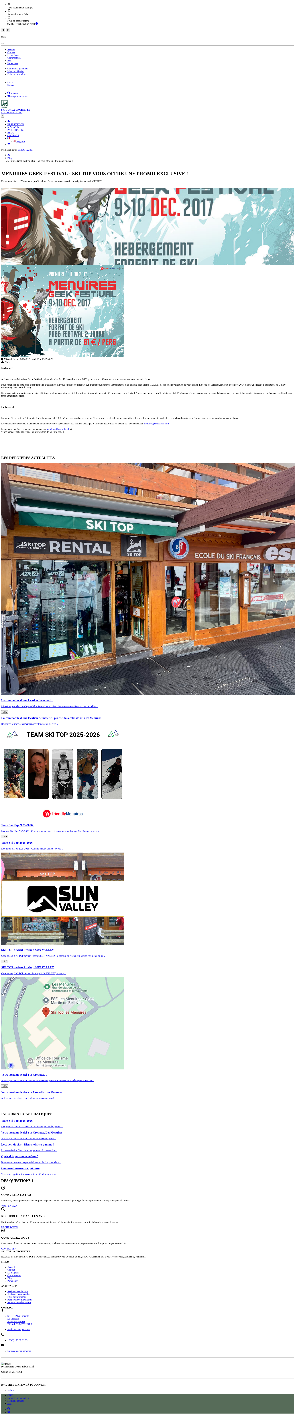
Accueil (11, 49)
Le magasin (13, 55)
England (20, 141)
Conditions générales (17, 68)
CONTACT (13, 135)
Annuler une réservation (19, 1302)
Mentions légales (15, 71)
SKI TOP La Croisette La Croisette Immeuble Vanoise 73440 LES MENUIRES (19, 1320)
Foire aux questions (16, 74)
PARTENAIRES (15, 130)
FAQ (9, 1403)
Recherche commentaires (19, 1299)
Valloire (11, 1390)
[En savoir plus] (36, 24)
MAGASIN (13, 127)
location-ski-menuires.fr (58, 429)
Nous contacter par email (19, 1351)
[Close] (2, 43)
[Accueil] (8, 121)
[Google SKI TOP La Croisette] (8, 1412)
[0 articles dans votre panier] (8, 144)
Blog (9, 60)
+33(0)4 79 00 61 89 (17, 1340)
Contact (11, 52)
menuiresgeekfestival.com (156, 423)
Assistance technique (17, 1291)
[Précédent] (3, 30)
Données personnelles (18, 1398)
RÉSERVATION (15, 124)
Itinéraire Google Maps (18, 1329)
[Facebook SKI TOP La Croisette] (8, 1409)
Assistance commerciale (19, 1294)
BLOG (10, 132)
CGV (10, 1395)
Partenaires (12, 63)
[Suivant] (8, 30)
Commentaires (14, 58)
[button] (8, 138)
